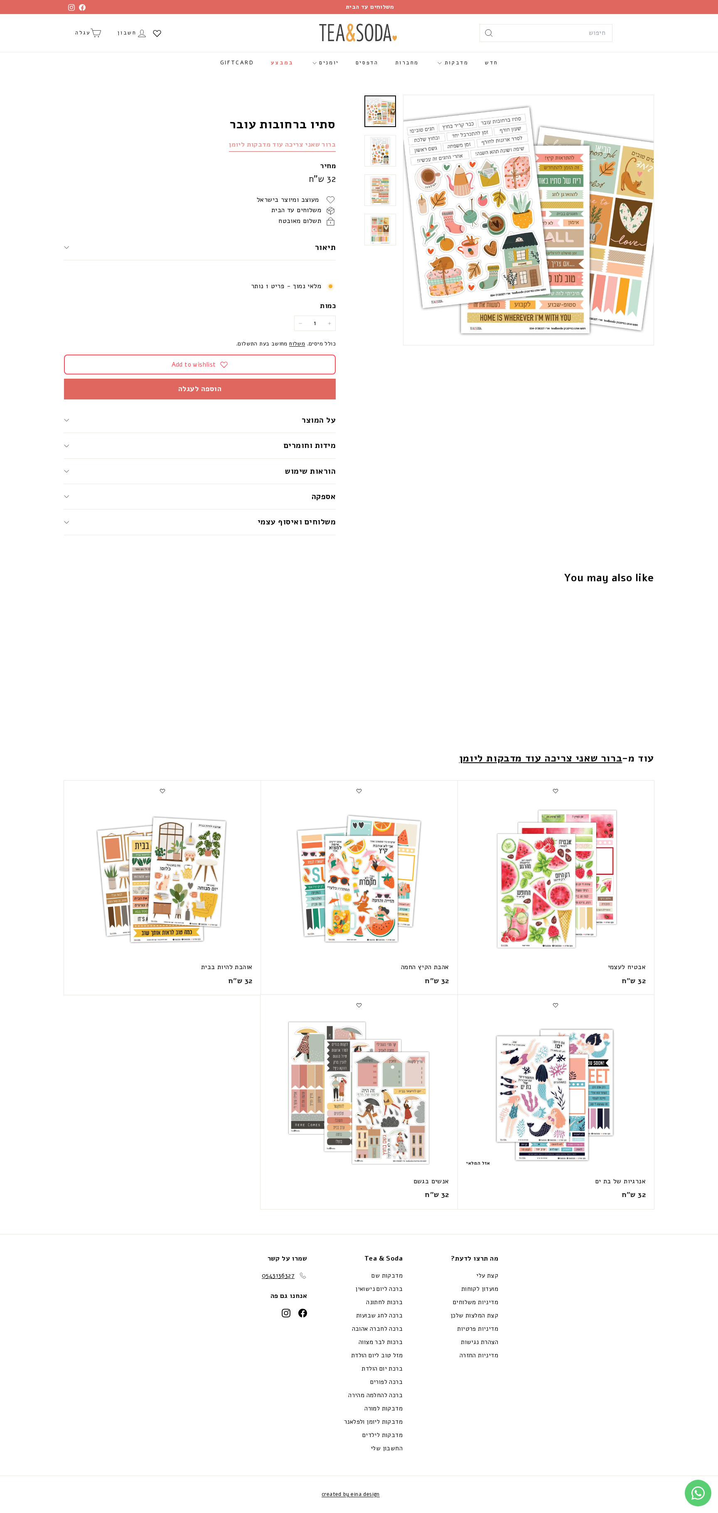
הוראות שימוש (310, 471)
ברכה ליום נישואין (379, 1289)
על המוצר (319, 420)
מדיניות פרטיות (477, 1328)
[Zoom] (528, 220)
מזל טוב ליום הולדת (377, 1355)
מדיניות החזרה (479, 1355)
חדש (491, 62)
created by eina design (351, 1494)
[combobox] (545, 33)
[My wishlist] (157, 33)
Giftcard (237, 62)
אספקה (324, 496)
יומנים (328, 62)
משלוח (297, 344)
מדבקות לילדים (382, 1435)
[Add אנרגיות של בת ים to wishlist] (555, 1005)
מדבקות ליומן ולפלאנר (373, 1422)
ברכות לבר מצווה (381, 1342)
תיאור (325, 247)
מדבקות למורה (383, 1408)
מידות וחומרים (308, 445)
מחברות (407, 62)
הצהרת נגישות (479, 1342)
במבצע (282, 62)
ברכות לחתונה (384, 1302)
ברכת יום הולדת (382, 1368)
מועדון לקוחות (479, 1289)
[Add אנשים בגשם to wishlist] (359, 1005)
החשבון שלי (387, 1448)
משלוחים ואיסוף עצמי (297, 522)
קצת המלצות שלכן (474, 1315)
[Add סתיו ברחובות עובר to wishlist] (605, 611)
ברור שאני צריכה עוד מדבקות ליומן (282, 144)
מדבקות (455, 62)
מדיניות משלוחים (475, 1302)
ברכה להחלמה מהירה (375, 1395)
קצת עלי (487, 1275)
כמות (328, 306)
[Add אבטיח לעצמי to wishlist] (555, 791)
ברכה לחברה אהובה (377, 1328)
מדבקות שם (387, 1275)
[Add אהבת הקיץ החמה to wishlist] (359, 791)
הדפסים (367, 62)
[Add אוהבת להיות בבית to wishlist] (162, 791)
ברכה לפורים (386, 1382)
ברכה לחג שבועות (379, 1315)
